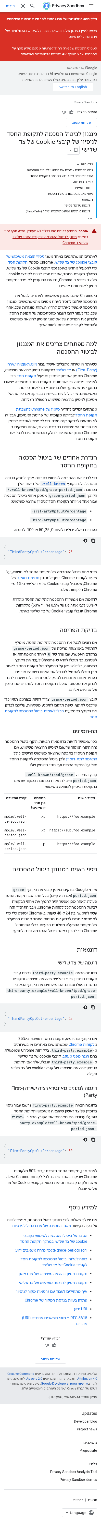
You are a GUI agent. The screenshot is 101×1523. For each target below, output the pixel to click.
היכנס (10, 6)
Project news (87, 1429)
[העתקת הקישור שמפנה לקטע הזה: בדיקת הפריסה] (55, 630)
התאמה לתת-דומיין (81, 759)
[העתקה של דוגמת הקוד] (93, 541)
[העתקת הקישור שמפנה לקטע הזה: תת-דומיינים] (68, 731)
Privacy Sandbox (85, 102)
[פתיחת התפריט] (91, 6)
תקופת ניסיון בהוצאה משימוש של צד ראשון (53, 1273)
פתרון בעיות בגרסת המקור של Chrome (56, 1300)
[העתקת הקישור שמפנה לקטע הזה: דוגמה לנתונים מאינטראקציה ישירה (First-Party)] (79, 1095)
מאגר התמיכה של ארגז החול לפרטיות (41, 1225)
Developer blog (85, 1421)
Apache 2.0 (34, 1378)
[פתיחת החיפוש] (32, 6)
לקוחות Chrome (81, 1044)
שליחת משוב (81, 122)
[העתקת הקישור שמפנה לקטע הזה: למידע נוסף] (64, 1208)
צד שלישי (63, 370)
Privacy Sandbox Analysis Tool (73, 1472)
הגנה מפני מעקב (76, 1056)
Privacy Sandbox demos (78, 1480)
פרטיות (78, 1500)
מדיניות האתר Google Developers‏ (64, 1383)
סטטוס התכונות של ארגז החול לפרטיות (69, 48)
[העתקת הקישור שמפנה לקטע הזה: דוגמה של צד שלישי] (52, 963)
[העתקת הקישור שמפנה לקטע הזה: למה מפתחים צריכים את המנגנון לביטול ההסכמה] (52, 352)
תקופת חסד (17, 262)
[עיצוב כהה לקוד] (85, 541)
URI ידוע (80, 1309)
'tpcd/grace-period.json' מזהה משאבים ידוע (51, 1250)
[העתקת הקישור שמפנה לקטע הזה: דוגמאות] (72, 950)
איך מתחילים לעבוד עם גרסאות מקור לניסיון (51, 1291)
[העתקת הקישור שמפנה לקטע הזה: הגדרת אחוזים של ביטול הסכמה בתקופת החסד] (55, 466)
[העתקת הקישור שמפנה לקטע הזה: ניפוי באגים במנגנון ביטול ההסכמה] (92, 877)
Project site (88, 1450)
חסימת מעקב (28, 577)
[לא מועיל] (64, 112)
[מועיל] (71, 112)
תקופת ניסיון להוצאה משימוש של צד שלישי (53, 1282)
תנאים (92, 1500)
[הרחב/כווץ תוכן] (78, 164)
